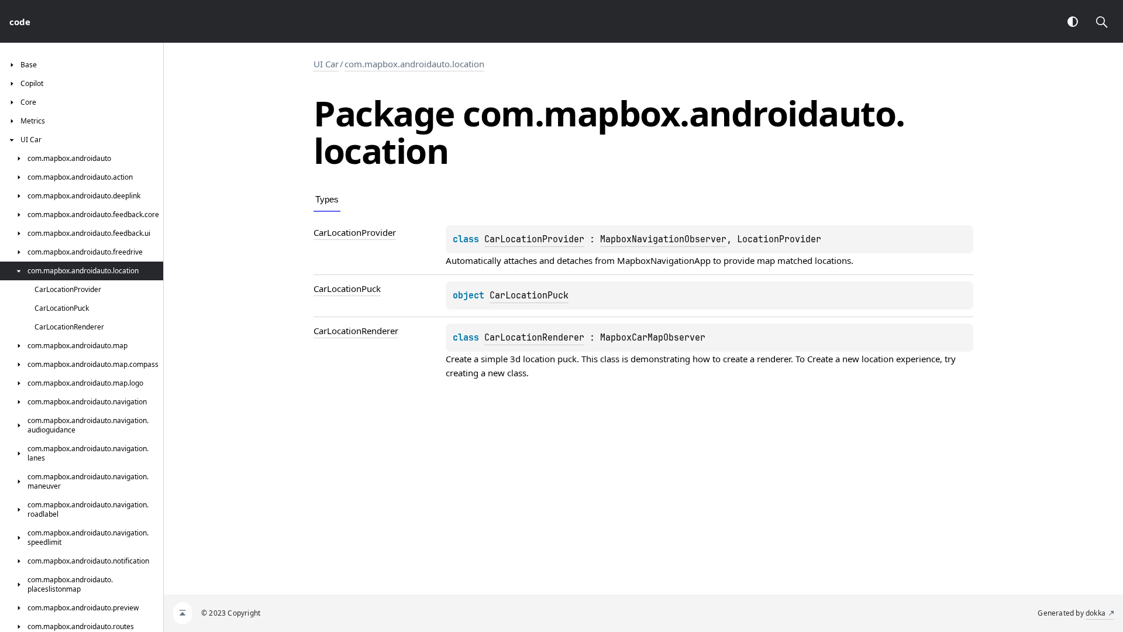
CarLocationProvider (534, 239)
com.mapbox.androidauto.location (414, 64)
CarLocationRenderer (534, 338)
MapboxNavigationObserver (663, 239)
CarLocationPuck (529, 295)
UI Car (326, 64)
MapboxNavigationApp (664, 260)
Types (327, 199)
